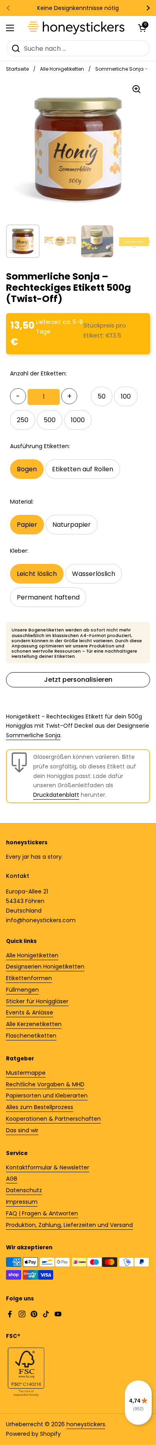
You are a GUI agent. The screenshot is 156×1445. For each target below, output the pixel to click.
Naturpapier (71, 524)
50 (102, 396)
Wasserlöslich (93, 573)
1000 (78, 420)
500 (50, 420)
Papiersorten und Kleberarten (47, 1096)
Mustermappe (26, 1073)
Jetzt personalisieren (78, 679)
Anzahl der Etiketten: (38, 373)
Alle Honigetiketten (62, 69)
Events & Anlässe (29, 1012)
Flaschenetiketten (31, 1036)
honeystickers (85, 1424)
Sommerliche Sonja (33, 735)
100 (126, 396)
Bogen (27, 469)
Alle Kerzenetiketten (34, 1024)
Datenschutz (24, 1190)
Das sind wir (22, 1130)
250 (22, 420)
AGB (11, 1179)
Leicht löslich (37, 573)
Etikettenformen (29, 978)
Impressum (22, 1202)
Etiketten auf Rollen (82, 469)
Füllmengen (22, 990)
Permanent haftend (48, 597)
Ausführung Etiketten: (40, 446)
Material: (22, 502)
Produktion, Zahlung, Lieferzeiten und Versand (69, 1225)
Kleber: (19, 551)
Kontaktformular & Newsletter (47, 1167)
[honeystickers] (76, 28)
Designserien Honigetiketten (45, 967)
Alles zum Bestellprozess (39, 1107)
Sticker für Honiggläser (37, 1001)
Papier (27, 524)
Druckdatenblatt (56, 795)
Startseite (17, 69)
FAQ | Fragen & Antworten (42, 1213)
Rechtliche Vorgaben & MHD (45, 1084)
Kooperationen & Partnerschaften (53, 1119)
